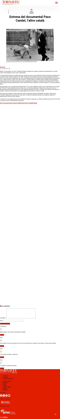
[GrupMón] (3, 418)
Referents (34, 103)
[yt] (9, 396)
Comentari (3, 318)
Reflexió (31, 13)
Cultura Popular (7, 381)
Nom (1, 320)
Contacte (5, 377)
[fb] (1, 396)
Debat (31, 11)
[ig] (6, 396)
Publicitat (5, 389)
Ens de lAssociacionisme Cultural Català (10, 103)
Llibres (5, 385)
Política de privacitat (8, 378)
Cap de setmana (7, 387)
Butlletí (5, 388)
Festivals (5, 382)
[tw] (4, 396)
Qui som (5, 375)
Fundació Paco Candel (26, 103)
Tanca (2, 334)
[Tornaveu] (10, 5)
